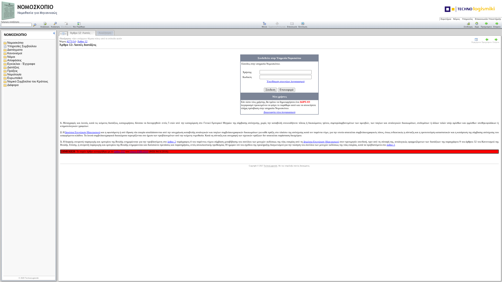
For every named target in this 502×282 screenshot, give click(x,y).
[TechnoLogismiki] (44, 19)
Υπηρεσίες (467, 19)
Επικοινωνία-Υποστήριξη (488, 19)
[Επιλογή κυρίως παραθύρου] (44, 25)
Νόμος (456, 19)
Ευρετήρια (446, 19)
